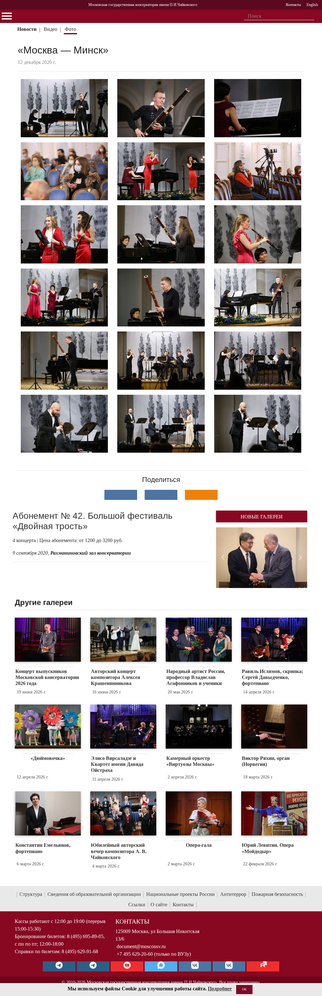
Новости (26, 29)
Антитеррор (233, 894)
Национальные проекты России (180, 894)
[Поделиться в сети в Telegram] (161, 495)
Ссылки (136, 904)
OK (244, 989)
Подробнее (220, 988)
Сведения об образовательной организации (94, 894)
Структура (30, 894)
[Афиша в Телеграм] (263, 966)
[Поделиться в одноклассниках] (201, 495)
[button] (223, 557)
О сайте (159, 904)
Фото (70, 29)
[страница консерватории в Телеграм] (59, 966)
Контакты (183, 904)
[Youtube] (127, 966)
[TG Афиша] (93, 966)
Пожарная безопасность (277, 894)
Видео (50, 29)
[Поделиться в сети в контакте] (120, 495)
